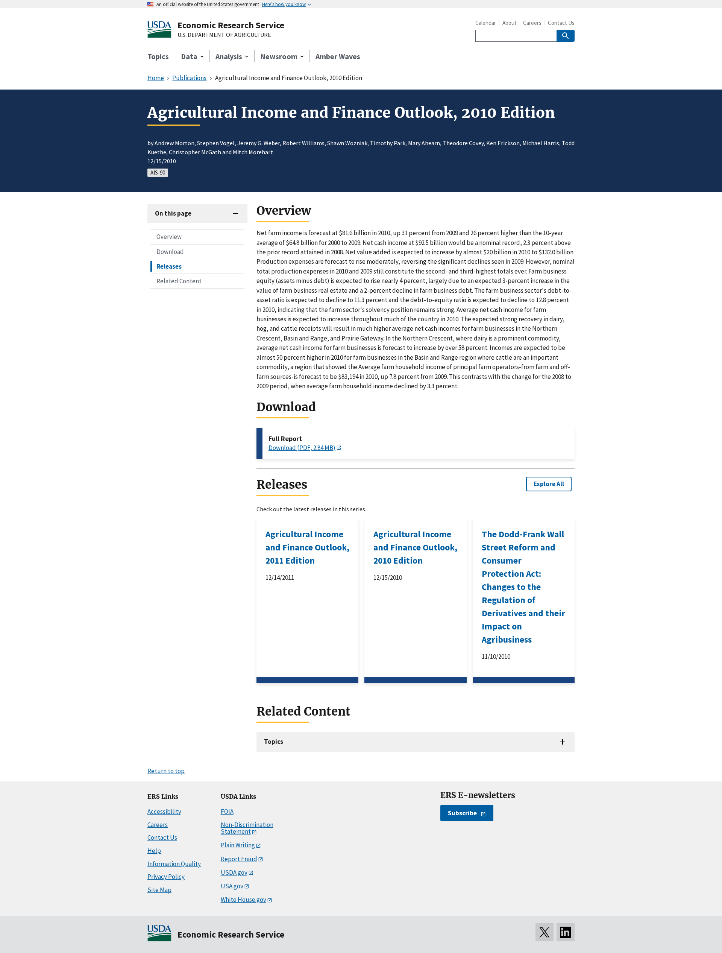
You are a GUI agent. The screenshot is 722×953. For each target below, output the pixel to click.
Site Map (159, 890)
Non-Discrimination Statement (247, 828)
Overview (169, 237)
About (509, 22)
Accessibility (164, 811)
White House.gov (243, 899)
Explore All (549, 484)
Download (170, 251)
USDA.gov (234, 872)
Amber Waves (337, 56)
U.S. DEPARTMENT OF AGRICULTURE (224, 35)
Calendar (485, 22)
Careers (532, 22)
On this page (173, 213)
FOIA (227, 811)
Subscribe (462, 813)
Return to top (166, 771)
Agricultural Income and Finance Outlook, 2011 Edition (307, 547)
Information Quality (174, 864)
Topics (158, 56)
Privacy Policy (166, 876)
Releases (169, 266)
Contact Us (561, 22)
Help (154, 851)
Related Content (179, 281)
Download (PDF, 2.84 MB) (301, 448)
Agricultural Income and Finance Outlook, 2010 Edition (415, 547)
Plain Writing (238, 845)
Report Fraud (239, 859)
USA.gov (232, 886)
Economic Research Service (230, 25)
